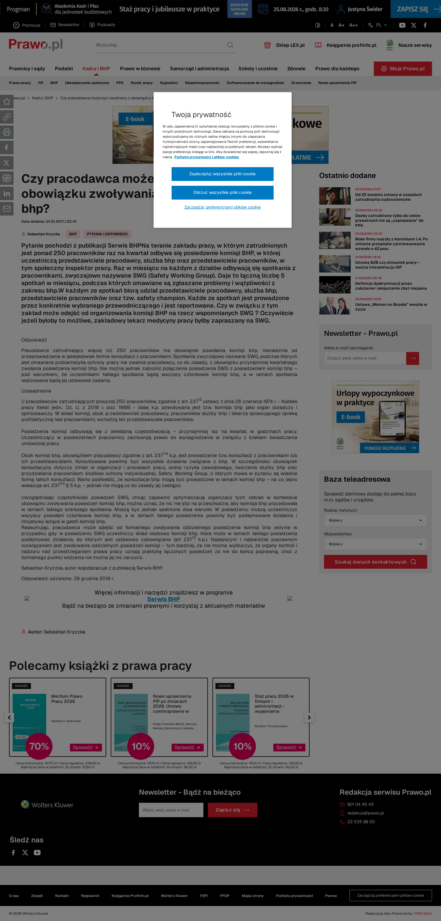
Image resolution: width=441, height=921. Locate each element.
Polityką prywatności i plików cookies (206, 157)
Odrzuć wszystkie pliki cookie (223, 192)
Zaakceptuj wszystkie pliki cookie (223, 173)
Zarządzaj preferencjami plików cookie (222, 207)
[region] (223, 160)
